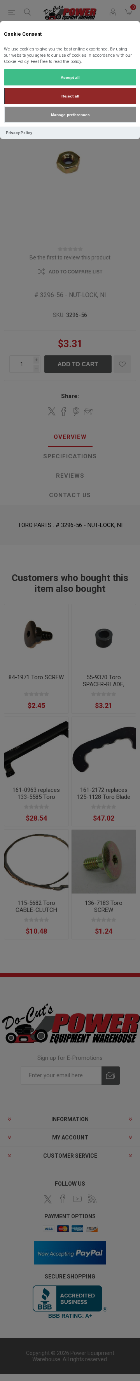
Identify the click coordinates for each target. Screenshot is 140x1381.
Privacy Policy (19, 132)
